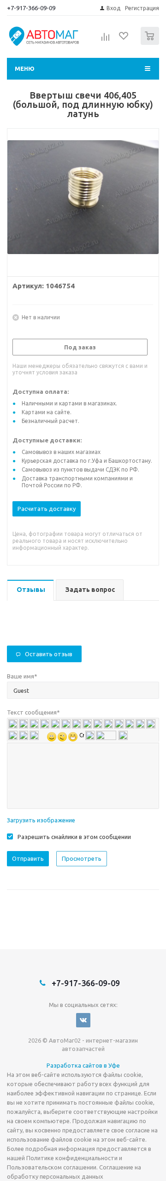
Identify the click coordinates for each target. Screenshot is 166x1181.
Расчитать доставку (47, 508)
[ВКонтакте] (83, 1020)
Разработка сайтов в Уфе (83, 1065)
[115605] (83, 200)
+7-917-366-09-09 (31, 8)
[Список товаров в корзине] (151, 43)
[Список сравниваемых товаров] (105, 40)
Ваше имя (22, 676)
